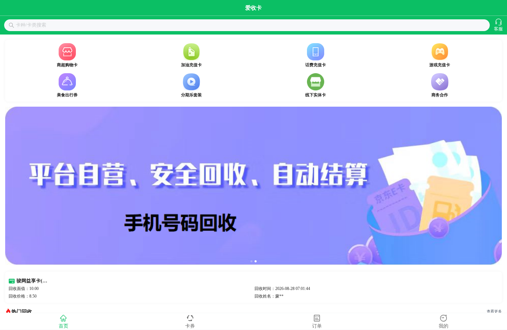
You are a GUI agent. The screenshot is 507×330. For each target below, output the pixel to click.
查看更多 (494, 311)
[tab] (63, 321)
